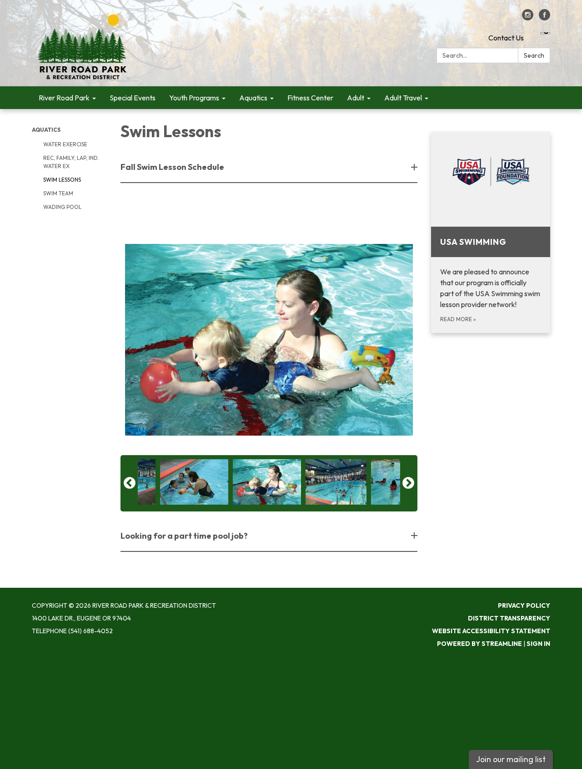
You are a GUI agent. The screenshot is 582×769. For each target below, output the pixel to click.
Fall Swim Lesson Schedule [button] (172, 167)
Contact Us (506, 37)
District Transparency (509, 618)
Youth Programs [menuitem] (194, 97)
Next (408, 483)
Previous (129, 483)
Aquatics (46, 129)
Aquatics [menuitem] (253, 97)
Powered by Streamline (479, 644)
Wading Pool (62, 206)
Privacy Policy (524, 605)
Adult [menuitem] (355, 97)
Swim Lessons (62, 179)
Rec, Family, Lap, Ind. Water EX (71, 161)
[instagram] (527, 17)
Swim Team (58, 193)
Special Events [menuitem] (133, 97)
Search (534, 55)
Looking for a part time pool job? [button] (184, 536)
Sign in (538, 644)
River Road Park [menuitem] (64, 97)
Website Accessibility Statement (491, 631)
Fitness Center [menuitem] (310, 97)
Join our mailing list (511, 759)
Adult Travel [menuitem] (403, 97)
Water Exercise (65, 144)
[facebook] (544, 17)
